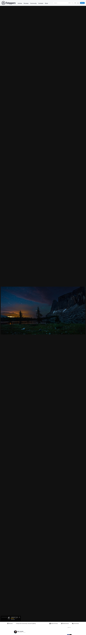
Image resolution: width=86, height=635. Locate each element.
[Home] (9, 3)
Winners (11, 623)
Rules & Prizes (54, 623)
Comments (76, 623)
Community (33, 3)
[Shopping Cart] (75, 3)
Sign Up (82, 2)
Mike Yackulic (20, 631)
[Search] (72, 3)
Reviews (26, 3)
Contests (40, 3)
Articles (20, 3)
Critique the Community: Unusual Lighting (26, 623)
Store (46, 3)
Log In (78, 2)
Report (69, 627)
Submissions (65, 623)
